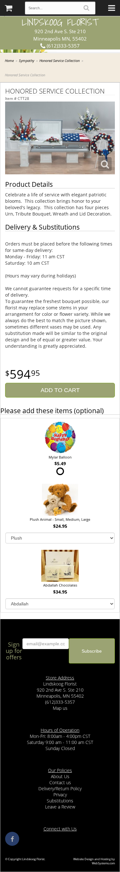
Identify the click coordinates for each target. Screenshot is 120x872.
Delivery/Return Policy (60, 788)
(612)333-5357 (62, 45)
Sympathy (26, 60)
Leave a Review (60, 807)
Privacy (60, 795)
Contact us (60, 782)
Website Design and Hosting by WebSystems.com (94, 861)
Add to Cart (60, 390)
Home (9, 60)
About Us (60, 776)
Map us (60, 708)
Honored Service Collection (59, 60)
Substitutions (60, 801)
